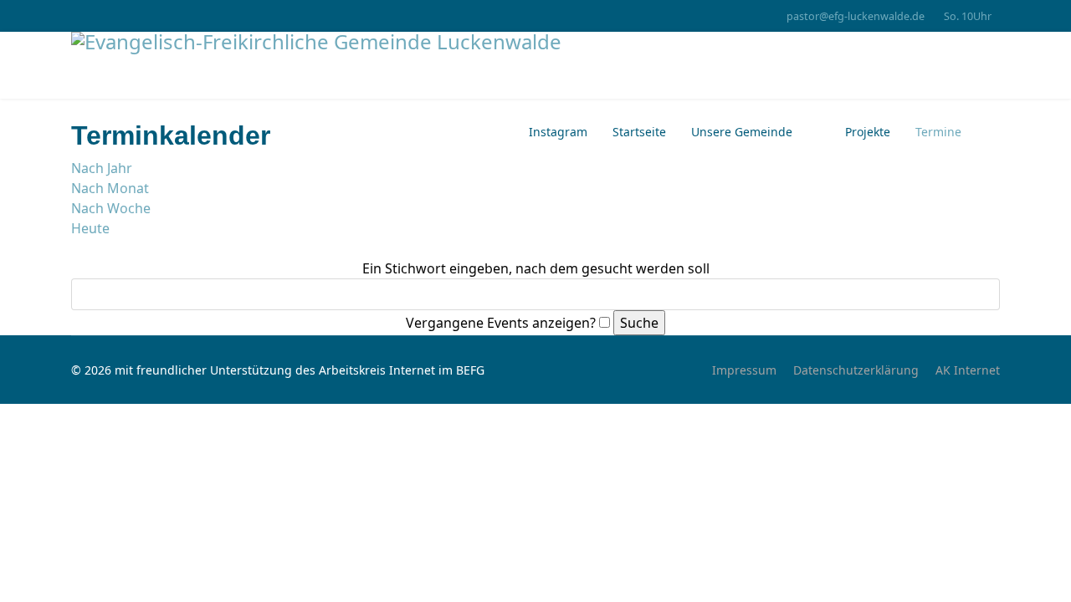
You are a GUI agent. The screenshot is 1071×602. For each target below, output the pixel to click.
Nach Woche (111, 208)
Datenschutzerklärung (856, 370)
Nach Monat (110, 188)
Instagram (558, 132)
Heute (90, 228)
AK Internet (967, 370)
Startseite (639, 132)
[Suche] (76, 248)
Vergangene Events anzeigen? (501, 323)
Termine (938, 132)
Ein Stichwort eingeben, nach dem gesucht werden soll (536, 268)
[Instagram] (75, 15)
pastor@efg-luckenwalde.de (856, 16)
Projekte (866, 132)
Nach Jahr (101, 168)
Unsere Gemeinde (741, 132)
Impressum (744, 370)
